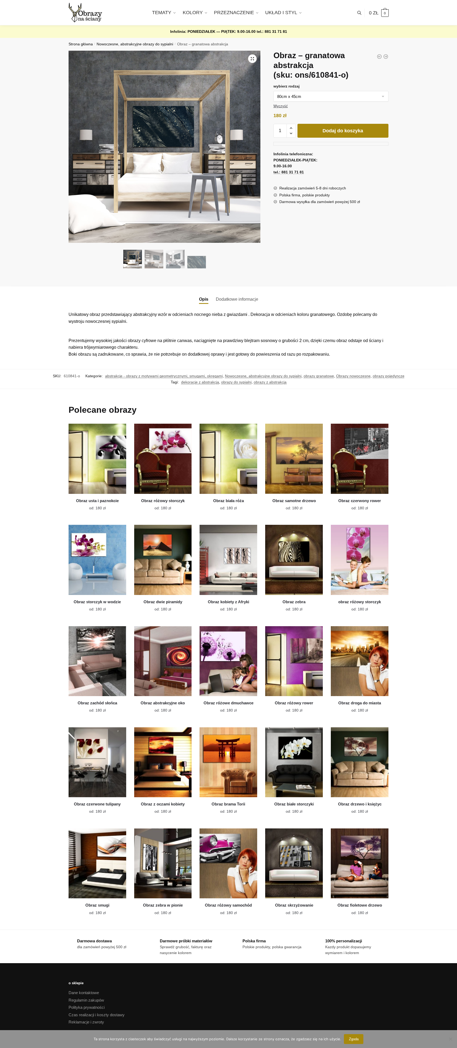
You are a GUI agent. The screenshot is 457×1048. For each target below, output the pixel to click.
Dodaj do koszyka (343, 130)
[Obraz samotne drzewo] (294, 459)
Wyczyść (280, 106)
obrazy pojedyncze (388, 376)
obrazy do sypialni (236, 382)
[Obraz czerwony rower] (359, 459)
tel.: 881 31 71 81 (272, 31)
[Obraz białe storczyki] (294, 762)
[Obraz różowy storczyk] (163, 459)
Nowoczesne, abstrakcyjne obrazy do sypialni (135, 44)
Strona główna (81, 44)
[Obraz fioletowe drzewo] (359, 863)
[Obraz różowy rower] (294, 661)
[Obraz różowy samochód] (228, 863)
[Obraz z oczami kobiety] (163, 762)
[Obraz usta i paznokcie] (97, 459)
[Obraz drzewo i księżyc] (359, 762)
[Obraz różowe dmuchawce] (228, 661)
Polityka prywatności (87, 1007)
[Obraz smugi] (97, 863)
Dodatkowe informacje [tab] (237, 299)
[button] (252, 58)
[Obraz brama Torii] (228, 762)
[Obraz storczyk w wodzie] (97, 560)
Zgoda (354, 1039)
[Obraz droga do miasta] (359, 661)
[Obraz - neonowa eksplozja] (385, 56)
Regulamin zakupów (86, 1000)
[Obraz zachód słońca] (97, 661)
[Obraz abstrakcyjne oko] (163, 661)
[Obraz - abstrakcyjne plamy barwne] (379, 56)
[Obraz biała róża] (228, 459)
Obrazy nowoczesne (353, 376)
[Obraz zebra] (294, 560)
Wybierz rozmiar (93, 505)
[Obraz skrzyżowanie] (294, 863)
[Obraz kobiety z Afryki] (228, 560)
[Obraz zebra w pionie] (163, 863)
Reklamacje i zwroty (86, 1022)
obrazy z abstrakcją (270, 382)
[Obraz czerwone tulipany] (97, 762)
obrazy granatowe (319, 376)
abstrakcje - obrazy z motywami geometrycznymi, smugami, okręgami (164, 376)
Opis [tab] (203, 299)
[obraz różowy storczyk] (359, 560)
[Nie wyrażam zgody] (450, 1039)
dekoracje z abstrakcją (200, 382)
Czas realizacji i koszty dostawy (97, 1015)
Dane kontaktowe (84, 992)
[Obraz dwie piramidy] (163, 560)
